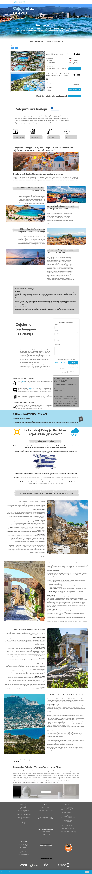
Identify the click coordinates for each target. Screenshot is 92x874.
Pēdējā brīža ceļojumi (23, 852)
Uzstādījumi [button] (73, 872)
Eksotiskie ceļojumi (23, 844)
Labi (87, 872)
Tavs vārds (56, 324)
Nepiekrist (80, 872)
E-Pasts (56, 330)
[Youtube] (47, 858)
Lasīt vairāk (16, 761)
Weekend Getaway (23, 847)
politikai (27, 872)
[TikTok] (45, 858)
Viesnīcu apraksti (23, 850)
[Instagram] (43, 858)
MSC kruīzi (23, 851)
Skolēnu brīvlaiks (23, 845)
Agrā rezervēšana (23, 848)
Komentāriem (57, 344)
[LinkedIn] (49, 858)
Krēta (12, 47)
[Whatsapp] (51, 858)
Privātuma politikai (71, 359)
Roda (16, 47)
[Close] (90, 872)
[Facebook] (41, 858)
